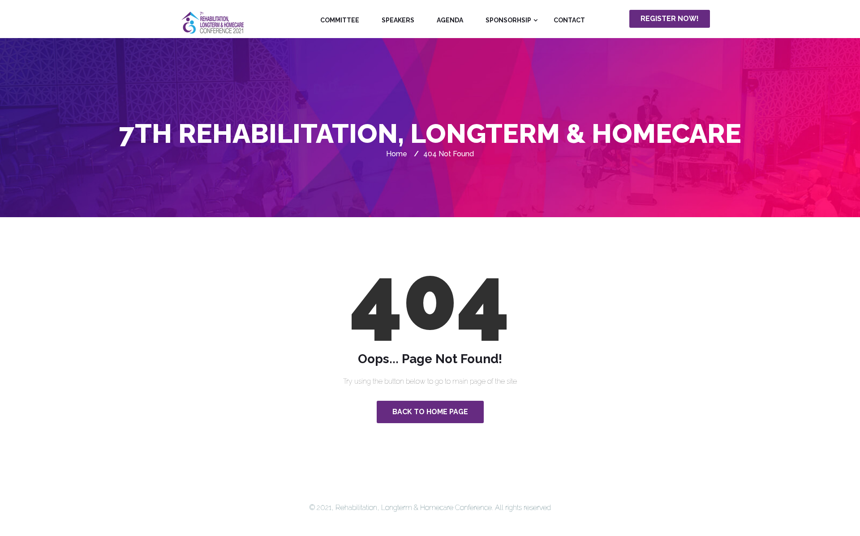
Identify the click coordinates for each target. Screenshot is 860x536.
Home (396, 154)
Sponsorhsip (508, 20)
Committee (339, 20)
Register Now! (670, 18)
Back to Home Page (430, 411)
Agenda (450, 20)
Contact (569, 20)
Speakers (398, 20)
